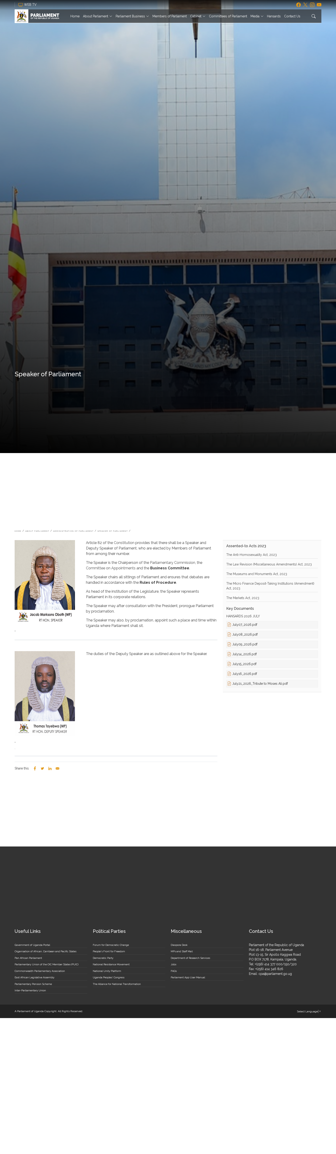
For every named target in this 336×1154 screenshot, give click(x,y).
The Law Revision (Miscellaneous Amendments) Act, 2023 (269, 564)
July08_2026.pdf (245, 634)
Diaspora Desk (179, 945)
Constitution (124, 543)
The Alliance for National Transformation (117, 984)
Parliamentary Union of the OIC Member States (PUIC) (46, 964)
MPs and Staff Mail (182, 951)
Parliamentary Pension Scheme (33, 984)
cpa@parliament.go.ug (275, 974)
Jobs (173, 964)
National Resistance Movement (111, 964)
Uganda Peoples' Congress (108, 977)
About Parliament (95, 16)
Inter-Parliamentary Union (30, 990)
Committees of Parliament (228, 16)
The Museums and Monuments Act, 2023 (256, 574)
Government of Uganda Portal (32, 945)
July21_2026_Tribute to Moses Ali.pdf (260, 683)
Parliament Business (130, 16)
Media (255, 16)
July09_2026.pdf (244, 644)
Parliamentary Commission (172, 562)
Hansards (274, 16)
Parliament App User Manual (188, 977)
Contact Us (292, 16)
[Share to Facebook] (35, 768)
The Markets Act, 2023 (242, 598)
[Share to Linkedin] (50, 768)
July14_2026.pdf (244, 654)
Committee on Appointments (111, 568)
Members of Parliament (169, 16)
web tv (30, 4)
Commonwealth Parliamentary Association (40, 971)
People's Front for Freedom (109, 951)
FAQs (174, 971)
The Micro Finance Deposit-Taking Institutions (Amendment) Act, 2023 (270, 586)
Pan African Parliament (28, 958)
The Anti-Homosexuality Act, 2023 (251, 555)
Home (75, 16)
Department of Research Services (190, 958)
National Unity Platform (107, 971)
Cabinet (195, 16)
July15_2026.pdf (244, 664)
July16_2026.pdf (244, 674)
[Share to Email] (57, 768)
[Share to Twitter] (42, 768)
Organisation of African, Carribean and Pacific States (45, 951)
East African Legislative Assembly (34, 977)
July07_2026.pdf (244, 624)
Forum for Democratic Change (111, 945)
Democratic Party (103, 958)
